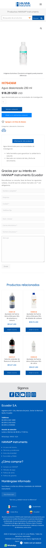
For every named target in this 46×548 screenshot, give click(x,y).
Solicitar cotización (12, 109)
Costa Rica (14, 512)
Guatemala (36, 506)
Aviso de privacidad (9, 453)
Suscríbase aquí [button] (9, 494)
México (14, 506)
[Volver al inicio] (23, 4)
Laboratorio (13, 126)
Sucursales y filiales (10, 456)
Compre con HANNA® (10, 467)
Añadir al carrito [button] (12, 329)
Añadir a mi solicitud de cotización (16, 115)
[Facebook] (11, 394)
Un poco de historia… (10, 447)
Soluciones (20, 126)
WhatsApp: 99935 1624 (10, 437)
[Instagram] (28, 394)
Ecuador (36, 512)
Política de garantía (9, 476)
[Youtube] (22, 394)
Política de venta (8, 473)
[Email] (33, 394)
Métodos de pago (9, 470)
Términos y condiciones (11, 450)
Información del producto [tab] (23, 141)
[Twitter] (17, 394)
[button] (40, 4)
